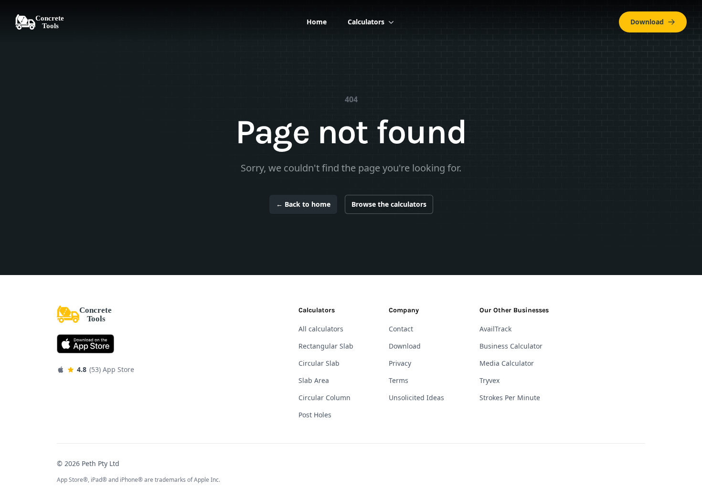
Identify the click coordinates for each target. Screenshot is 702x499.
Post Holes (314, 414)
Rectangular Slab (325, 345)
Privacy (400, 363)
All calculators (320, 328)
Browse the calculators (388, 204)
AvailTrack (495, 328)
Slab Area (313, 380)
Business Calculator (510, 345)
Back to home (303, 204)
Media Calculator (506, 363)
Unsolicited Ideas (416, 397)
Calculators (366, 21)
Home (317, 21)
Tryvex (489, 380)
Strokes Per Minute (509, 397)
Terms (398, 380)
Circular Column (324, 397)
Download (647, 21)
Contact (401, 328)
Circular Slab (319, 363)
